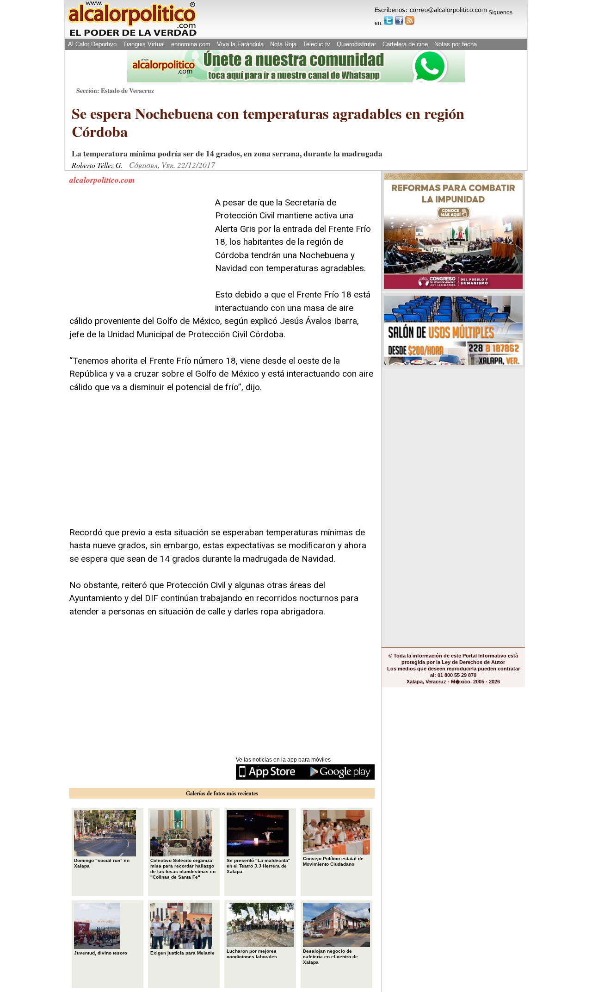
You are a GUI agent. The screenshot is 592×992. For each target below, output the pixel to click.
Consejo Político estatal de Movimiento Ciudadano (333, 861)
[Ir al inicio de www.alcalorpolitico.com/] (132, 35)
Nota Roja (283, 44)
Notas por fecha (455, 44)
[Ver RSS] (409, 20)
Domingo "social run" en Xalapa (102, 863)
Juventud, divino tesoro (100, 952)
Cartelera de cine (405, 44)
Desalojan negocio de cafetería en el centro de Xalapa (330, 957)
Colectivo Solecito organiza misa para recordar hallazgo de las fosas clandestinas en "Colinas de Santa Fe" (183, 869)
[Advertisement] (138, 254)
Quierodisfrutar (356, 44)
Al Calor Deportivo (92, 44)
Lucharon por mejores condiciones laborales (252, 954)
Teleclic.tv (316, 44)
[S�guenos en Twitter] (388, 20)
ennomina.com (190, 44)
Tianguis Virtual (144, 44)
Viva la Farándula (240, 44)
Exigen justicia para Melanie (182, 952)
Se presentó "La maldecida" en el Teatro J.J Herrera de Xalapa (258, 866)
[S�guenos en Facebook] (399, 20)
